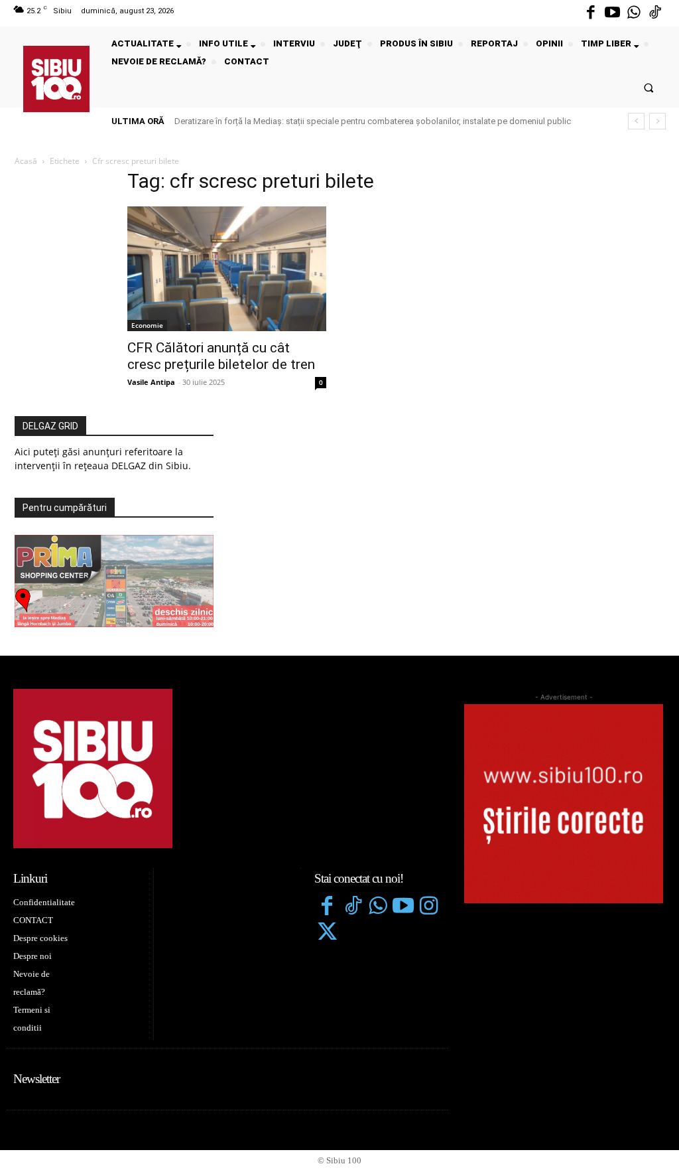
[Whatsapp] (634, 13)
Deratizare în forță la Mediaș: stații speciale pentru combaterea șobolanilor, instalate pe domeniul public (372, 121)
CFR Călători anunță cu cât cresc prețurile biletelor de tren (221, 356)
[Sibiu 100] (56, 79)
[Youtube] (612, 13)
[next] (657, 121)
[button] (649, 87)
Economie (147, 325)
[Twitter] (327, 933)
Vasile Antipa (151, 382)
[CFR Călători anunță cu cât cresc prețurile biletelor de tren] (226, 268)
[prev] (636, 121)
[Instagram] (429, 907)
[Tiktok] (655, 13)
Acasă (26, 161)
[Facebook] (590, 13)
